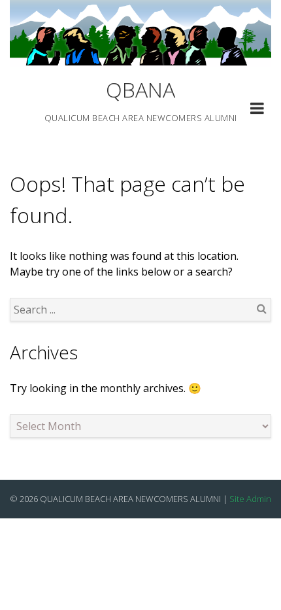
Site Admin (250, 499)
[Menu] (257, 110)
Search (261, 308)
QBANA (140, 89)
